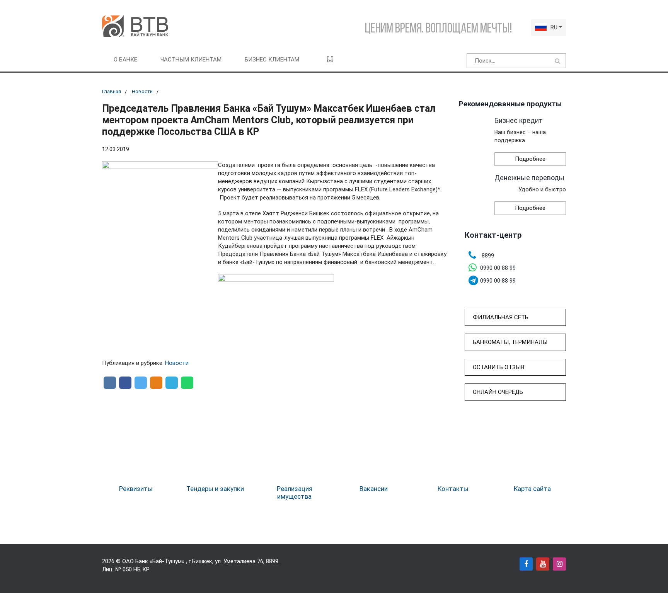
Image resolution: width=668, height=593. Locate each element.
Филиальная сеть (500, 317)
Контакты (453, 488)
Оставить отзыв (498, 367)
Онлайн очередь (498, 392)
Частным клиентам (191, 59)
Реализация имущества (294, 492)
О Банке (125, 59)
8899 (272, 561)
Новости (142, 91)
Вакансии (374, 488)
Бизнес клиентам (272, 59)
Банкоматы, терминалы (510, 342)
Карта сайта (532, 488)
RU (553, 27)
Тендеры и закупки (215, 488)
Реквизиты (136, 488)
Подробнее (530, 158)
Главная (111, 91)
